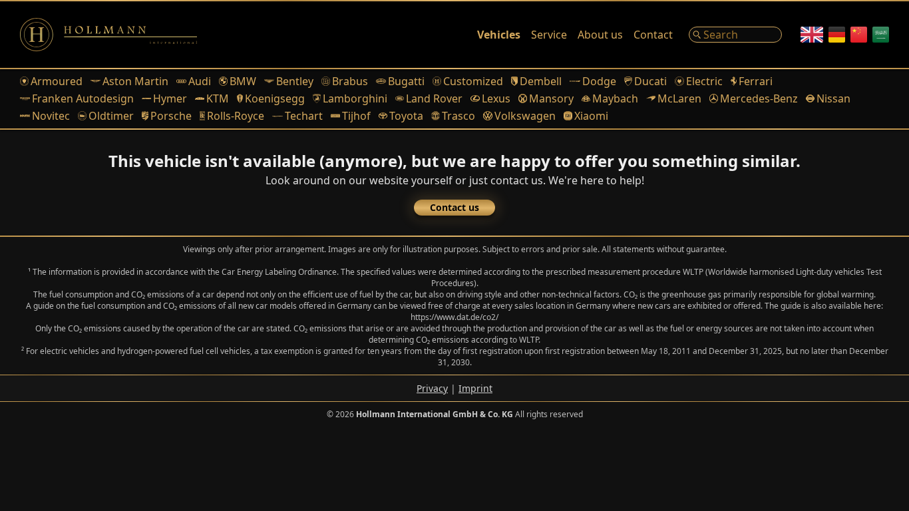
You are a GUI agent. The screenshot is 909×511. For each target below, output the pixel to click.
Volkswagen (524, 115)
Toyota (406, 115)
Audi (199, 81)
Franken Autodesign (83, 98)
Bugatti (406, 81)
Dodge (599, 81)
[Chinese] (858, 35)
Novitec (51, 115)
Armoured (57, 81)
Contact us (454, 207)
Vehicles (498, 34)
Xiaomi (591, 115)
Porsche (171, 115)
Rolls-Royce (235, 115)
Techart (304, 115)
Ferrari (756, 81)
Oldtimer (111, 115)
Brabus (350, 81)
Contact (653, 34)
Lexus (496, 98)
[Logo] (108, 34)
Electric (704, 81)
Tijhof (356, 115)
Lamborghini (355, 98)
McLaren (679, 98)
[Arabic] (880, 35)
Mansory (551, 98)
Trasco (458, 115)
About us (600, 34)
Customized (473, 81)
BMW (243, 81)
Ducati (650, 81)
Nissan (833, 98)
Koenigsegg (275, 98)
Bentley (294, 81)
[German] (836, 35)
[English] (812, 35)
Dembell (541, 81)
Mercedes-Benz (759, 98)
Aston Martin (135, 81)
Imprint (475, 388)
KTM (217, 98)
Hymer (170, 98)
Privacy (432, 388)
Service (549, 34)
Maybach (615, 98)
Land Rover (434, 98)
